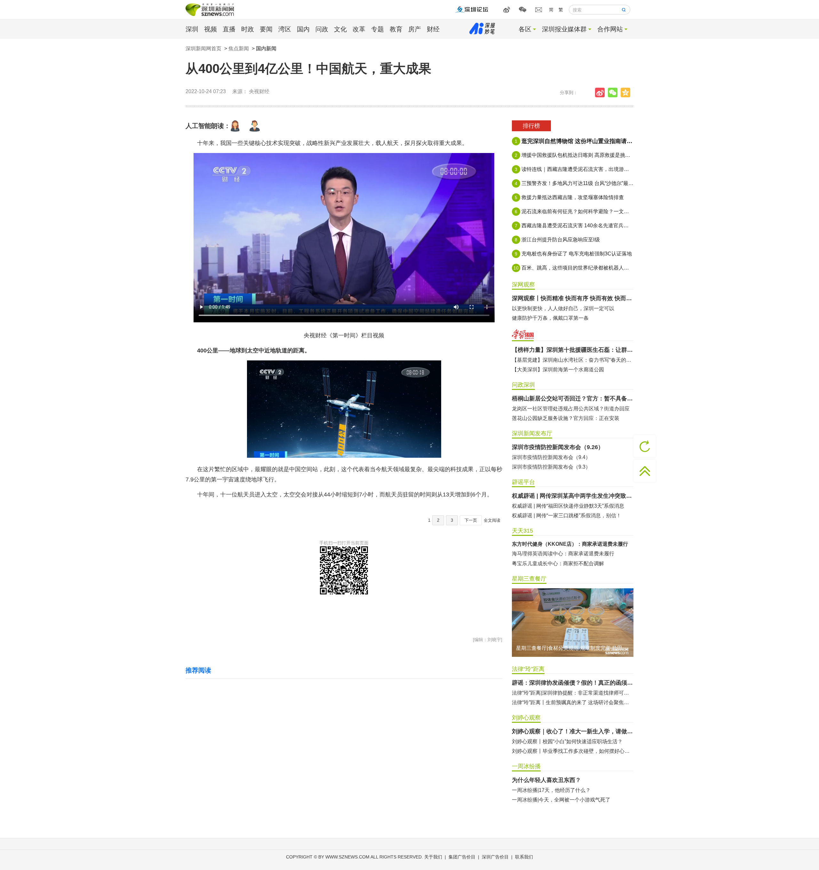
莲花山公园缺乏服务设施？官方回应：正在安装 (565, 418)
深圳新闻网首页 (203, 48)
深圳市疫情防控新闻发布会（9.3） (551, 467)
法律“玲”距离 (528, 669)
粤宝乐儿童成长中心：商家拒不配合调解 (558, 563)
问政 (321, 29)
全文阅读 (492, 520)
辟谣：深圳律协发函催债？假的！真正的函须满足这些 (572, 683)
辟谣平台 (523, 482)
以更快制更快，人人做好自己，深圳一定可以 (563, 308)
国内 (303, 29)
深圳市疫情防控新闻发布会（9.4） (551, 457)
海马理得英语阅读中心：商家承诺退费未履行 (563, 553)
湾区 (284, 29)
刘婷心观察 (526, 717)
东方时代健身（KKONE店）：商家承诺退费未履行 (570, 544)
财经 (433, 29)
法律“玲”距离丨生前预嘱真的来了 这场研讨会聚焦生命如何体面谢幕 (572, 702)
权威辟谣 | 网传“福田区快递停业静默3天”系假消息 (568, 506)
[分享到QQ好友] (627, 92)
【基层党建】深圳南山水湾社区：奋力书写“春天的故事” (572, 360)
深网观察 (523, 284)
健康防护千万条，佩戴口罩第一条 (550, 318)
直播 (229, 29)
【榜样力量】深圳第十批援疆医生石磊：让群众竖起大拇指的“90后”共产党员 (572, 350)
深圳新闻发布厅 (532, 433)
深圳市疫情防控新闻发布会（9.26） (558, 447)
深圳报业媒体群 (564, 29)
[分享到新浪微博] (601, 92)
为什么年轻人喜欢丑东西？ (546, 780)
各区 (525, 29)
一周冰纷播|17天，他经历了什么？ (551, 790)
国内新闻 (266, 48)
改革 (359, 29)
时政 (247, 29)
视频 (210, 29)
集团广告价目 (462, 856)
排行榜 (531, 126)
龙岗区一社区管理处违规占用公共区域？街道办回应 (571, 408)
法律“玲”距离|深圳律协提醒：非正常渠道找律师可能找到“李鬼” (572, 693)
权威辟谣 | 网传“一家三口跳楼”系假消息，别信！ (566, 515)
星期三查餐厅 (529, 579)
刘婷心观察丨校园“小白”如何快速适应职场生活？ (567, 741)
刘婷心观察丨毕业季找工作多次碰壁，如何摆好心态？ (572, 751)
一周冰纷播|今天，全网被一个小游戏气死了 (561, 799)
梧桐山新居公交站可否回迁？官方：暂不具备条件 (572, 398)
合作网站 (610, 29)
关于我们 (433, 856)
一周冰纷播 (526, 766)
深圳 (192, 29)
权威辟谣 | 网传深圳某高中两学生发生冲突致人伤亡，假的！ (572, 496)
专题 (377, 29)
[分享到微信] (614, 92)
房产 (414, 29)
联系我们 (524, 856)
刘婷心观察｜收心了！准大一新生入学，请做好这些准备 (572, 731)
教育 (396, 29)
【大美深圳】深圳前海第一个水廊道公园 (558, 369)
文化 (340, 29)
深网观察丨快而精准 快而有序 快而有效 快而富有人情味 (572, 298)
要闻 (266, 29)
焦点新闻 (238, 48)
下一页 (471, 520)
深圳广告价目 (495, 856)
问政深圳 (523, 385)
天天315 (522, 531)
